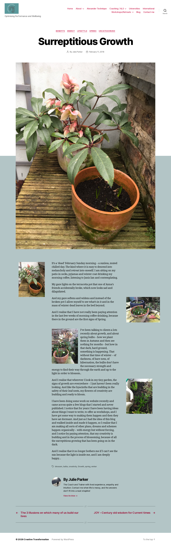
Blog (138, 12)
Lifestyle (82, 31)
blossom (58, 466)
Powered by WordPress (63, 539)
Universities (134, 8)
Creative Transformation (36, 539)
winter (94, 466)
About (79, 8)
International (148, 8)
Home (70, 8)
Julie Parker (77, 52)
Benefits (60, 31)
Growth (81, 466)
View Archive (70, 496)
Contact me (148, 12)
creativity (73, 466)
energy (71, 31)
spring (92, 31)
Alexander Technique (97, 8)
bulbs (65, 466)
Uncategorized (107, 31)
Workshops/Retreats (121, 12)
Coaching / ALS (116, 8)
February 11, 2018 (96, 52)
